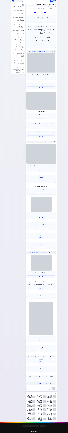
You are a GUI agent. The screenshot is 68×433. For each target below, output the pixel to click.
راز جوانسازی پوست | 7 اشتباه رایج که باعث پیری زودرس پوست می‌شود (18, 60)
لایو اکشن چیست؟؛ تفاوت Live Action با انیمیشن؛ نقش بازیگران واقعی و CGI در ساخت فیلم (18, 47)
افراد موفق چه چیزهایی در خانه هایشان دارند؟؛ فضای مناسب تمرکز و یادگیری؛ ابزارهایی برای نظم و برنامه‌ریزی (18, 42)
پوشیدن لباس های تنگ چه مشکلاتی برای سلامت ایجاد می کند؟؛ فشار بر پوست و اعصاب (18, 65)
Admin (51, 388)
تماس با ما (32, 431)
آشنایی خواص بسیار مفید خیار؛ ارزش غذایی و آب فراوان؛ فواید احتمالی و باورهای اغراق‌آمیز (18, 11)
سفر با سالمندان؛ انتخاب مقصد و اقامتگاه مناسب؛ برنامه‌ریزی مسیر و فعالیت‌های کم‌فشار (19, 72)
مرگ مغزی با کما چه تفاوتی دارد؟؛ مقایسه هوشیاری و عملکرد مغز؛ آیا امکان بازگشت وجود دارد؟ (18, 67)
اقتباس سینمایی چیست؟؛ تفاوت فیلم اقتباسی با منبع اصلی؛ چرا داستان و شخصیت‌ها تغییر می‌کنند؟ (18, 49)
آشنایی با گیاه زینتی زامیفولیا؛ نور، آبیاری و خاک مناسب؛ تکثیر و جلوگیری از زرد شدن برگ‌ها (18, 54)
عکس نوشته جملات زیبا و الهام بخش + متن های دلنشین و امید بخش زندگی (39, 141)
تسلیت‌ (42, 27)
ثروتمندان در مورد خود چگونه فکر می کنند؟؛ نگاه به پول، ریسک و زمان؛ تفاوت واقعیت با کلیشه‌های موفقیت (18, 44)
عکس (38, 40)
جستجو (13, 1)
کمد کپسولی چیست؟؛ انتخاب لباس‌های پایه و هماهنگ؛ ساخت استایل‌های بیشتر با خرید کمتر (18, 15)
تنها (44, 15)
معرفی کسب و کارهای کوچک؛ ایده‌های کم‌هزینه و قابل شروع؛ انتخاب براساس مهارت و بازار (18, 20)
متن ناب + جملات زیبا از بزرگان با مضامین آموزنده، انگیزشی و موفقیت (39, 383)
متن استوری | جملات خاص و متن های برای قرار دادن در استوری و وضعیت (38, 252)
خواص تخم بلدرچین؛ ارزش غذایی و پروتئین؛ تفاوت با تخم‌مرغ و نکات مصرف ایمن (18, 8)
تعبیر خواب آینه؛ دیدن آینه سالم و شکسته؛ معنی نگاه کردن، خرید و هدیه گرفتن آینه (18, 24)
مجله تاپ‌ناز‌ (53, 1)
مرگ (42, 177)
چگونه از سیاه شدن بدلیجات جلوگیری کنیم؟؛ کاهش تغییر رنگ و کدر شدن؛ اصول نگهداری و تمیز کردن (18, 56)
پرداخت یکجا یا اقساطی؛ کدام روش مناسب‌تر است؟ (18, 6)
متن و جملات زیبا (51, 6)
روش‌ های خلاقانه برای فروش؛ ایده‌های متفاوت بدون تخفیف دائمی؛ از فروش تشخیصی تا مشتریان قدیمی (18, 22)
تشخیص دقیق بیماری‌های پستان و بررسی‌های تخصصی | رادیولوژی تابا (18, 17)
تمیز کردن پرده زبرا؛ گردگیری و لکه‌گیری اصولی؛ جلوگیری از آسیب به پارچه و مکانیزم (18, 13)
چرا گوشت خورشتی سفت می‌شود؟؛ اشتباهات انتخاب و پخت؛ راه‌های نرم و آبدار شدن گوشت (18, 27)
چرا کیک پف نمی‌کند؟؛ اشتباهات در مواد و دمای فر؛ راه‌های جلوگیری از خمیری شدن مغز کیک (19, 35)
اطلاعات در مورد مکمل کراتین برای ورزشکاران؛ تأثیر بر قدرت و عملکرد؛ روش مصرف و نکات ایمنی (18, 31)
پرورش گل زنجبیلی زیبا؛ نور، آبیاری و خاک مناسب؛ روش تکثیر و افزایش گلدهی (18, 51)
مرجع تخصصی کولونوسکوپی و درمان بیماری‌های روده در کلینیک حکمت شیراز (18, 40)
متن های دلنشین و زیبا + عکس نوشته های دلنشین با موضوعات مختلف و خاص (39, 51)
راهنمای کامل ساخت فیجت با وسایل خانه (19, 28)
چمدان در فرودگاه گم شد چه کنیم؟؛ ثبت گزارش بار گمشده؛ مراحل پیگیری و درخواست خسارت (19, 37)
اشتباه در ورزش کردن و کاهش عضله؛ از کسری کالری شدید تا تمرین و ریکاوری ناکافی (19, 33)
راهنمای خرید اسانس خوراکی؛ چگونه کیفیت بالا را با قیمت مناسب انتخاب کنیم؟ (19, 63)
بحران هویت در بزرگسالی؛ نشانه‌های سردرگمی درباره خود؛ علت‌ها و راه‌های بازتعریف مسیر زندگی (18, 70)
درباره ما (36, 431)
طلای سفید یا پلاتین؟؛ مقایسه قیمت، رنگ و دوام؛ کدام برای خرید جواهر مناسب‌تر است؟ (18, 58)
